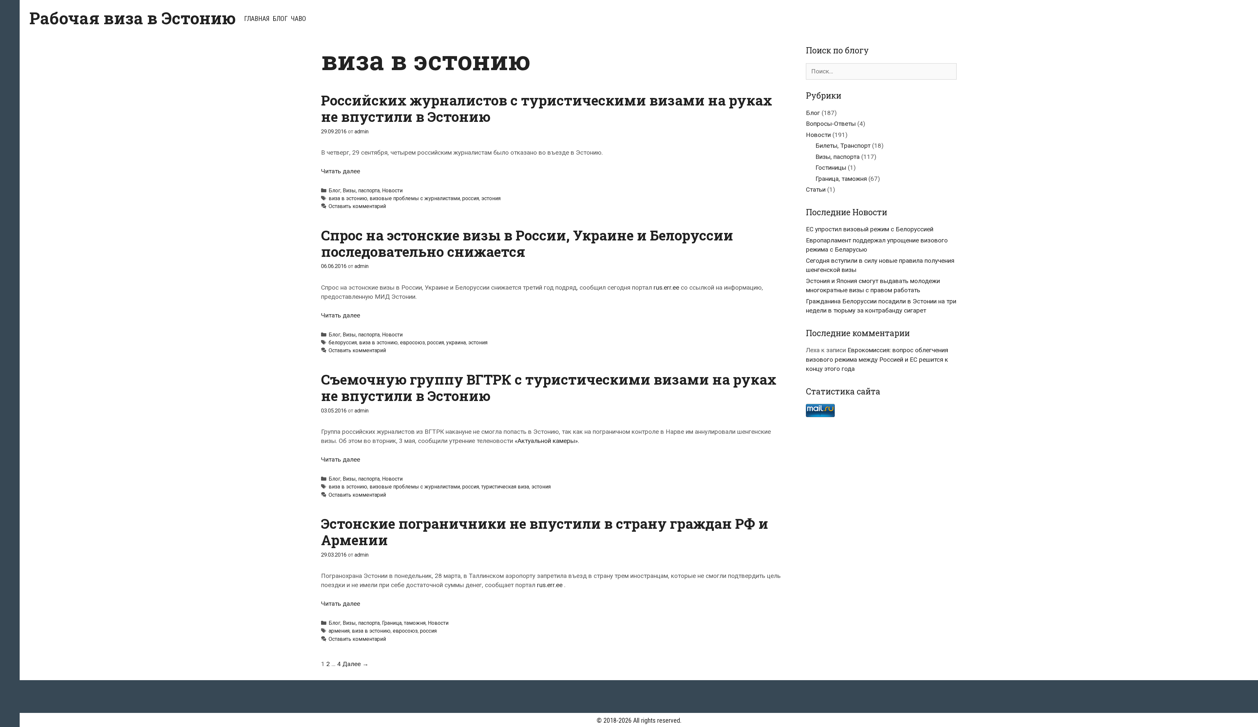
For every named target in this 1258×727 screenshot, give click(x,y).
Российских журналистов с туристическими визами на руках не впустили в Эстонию (546, 108)
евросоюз (412, 342)
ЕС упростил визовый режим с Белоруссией (869, 229)
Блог (280, 19)
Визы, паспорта (361, 190)
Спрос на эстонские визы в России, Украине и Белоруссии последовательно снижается (527, 243)
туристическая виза (505, 487)
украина (456, 342)
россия (470, 198)
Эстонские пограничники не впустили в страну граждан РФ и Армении (544, 531)
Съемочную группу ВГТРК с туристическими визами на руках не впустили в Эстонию (548, 387)
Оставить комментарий (357, 206)
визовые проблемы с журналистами (415, 198)
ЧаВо (298, 19)
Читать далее (340, 171)
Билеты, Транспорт (842, 145)
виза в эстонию (348, 198)
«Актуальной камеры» (546, 441)
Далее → (355, 664)
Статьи (816, 189)
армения (339, 631)
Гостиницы (830, 167)
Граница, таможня (404, 623)
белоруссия (343, 342)
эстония (491, 198)
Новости (392, 190)
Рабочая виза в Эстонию (132, 18)
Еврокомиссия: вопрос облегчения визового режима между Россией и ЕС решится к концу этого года (877, 359)
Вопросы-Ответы (831, 123)
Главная (257, 19)
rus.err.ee (666, 287)
